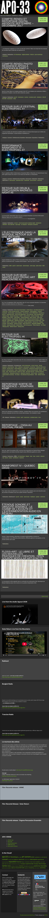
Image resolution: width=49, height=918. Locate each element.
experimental (40, 859)
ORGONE (4, 224)
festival (32, 54)
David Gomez (11, 367)
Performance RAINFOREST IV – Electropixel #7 (13, 147)
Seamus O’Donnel (11, 325)
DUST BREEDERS (33, 312)
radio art (13, 867)
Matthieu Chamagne (19, 320)
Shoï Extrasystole (27, 325)
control (38, 456)
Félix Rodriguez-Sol (39, 314)
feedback (32, 496)
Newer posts (45, 596)
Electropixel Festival (12, 846)
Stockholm (9, 98)
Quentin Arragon (18, 323)
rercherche (5, 56)
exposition (13, 862)
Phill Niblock (10, 323)
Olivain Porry (14, 322)
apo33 (15, 97)
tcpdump (21, 457)
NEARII (4, 322)
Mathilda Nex (10, 320)
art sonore (26, 857)
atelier (33, 857)
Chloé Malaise (33, 311)
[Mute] (43, 655)
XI (2, 376)
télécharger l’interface (7, 780)
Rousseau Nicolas (30, 371)
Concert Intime (11, 859)
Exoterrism (32, 367)
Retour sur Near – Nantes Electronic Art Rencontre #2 (18, 277)
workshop (43, 867)
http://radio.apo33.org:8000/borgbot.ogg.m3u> (13, 707)
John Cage (32, 265)
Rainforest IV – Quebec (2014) (18, 466)
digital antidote (25, 54)
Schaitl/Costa (5, 373)
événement (38, 223)
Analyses (4, 54)
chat (31, 456)
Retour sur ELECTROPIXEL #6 (13, 335)
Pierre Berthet (11, 224)
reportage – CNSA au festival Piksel (17, 426)
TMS (36, 374)
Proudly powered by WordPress (27, 915)
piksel (6, 457)
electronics (26, 417)
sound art (27, 867)
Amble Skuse (29, 309)
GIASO (21, 316)
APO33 (46, 915)
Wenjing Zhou (5, 326)
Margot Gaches (22, 319)
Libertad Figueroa (6, 319)
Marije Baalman (22, 370)
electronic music (27, 859)
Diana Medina (18, 312)
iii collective (25, 368)
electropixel (12, 180)
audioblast (37, 857)
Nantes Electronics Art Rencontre (33, 320)
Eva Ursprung (30, 314)
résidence (39, 97)
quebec (37, 496)
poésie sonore (4, 867)
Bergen (27, 456)
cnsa (34, 456)
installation (38, 861)
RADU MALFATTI (27, 323)
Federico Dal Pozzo (41, 367)
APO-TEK (10, 841)
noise (9, 866)
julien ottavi (39, 265)
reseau (10, 457)
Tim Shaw (43, 325)
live (16, 863)
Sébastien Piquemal (25, 373)
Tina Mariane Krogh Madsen (27, 374)
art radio (20, 857)
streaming (31, 867)
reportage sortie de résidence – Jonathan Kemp (17, 386)
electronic (21, 859)
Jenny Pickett (26, 316)
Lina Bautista (15, 319)
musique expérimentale (26, 863)
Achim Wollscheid (26, 365)
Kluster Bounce (10, 370)
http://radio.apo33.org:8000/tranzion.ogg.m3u (13, 735)
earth (22, 417)
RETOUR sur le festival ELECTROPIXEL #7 (18, 107)
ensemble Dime (19, 180)
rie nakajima (24, 224)
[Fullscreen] (45, 655)
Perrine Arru (35, 322)
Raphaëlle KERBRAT (36, 323)
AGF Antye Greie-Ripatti (20, 309)
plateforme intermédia (40, 866)
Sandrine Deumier (39, 371)
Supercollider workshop (8, 374)
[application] (24, 643)
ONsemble (34, 178)
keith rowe (39, 317)
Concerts (9, 137)
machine (18, 863)
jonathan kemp (34, 417)
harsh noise (32, 861)
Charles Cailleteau (24, 311)
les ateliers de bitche (11, 863)
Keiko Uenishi (33, 317)
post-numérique (38, 54)
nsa (3, 457)
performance (33, 180)
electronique (26, 265)
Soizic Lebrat (34, 373)
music (3, 267)
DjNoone (20, 367)
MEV (43, 265)
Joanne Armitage (35, 316)
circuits (18, 417)
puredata (9, 867)
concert (16, 223)
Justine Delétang (25, 317)
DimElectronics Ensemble (19, 137)
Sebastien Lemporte (15, 373)
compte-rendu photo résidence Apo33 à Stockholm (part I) (17, 66)
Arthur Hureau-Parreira (13, 311)
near (43, 320)
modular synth (32, 97)
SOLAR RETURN (20, 867)
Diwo (16, 367)
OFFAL (8, 322)
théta (14, 98)
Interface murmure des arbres (9, 776)
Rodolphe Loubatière (33, 224)
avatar (21, 496)
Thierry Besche (36, 325)
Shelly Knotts (19, 325)
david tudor (19, 265)
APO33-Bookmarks (12, 843)
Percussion (25, 866)
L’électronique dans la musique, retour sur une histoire (19, 234)
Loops (16, 370)
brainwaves (21, 97)
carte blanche (44, 857)
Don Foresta (26, 312)
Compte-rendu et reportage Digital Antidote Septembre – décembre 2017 (17, 22)
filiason (23, 861)
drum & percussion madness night (27, 223)
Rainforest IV (5, 180)
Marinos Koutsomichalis (33, 319)
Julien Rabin (17, 317)
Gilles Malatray (18, 368)
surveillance (16, 457)
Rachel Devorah (13, 371)
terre (39, 417)
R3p (7, 371)
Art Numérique (17, 54)
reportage (17, 224)
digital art (16, 859)
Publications (10, 54)
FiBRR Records (11, 844)
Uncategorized (17, 365)
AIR (3, 417)
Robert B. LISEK (21, 371)
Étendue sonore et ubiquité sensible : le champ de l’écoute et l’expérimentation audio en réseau (21, 509)
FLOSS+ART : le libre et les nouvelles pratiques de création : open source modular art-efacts (23, 555)
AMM (10, 265)
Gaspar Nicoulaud (14, 316)
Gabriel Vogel (5, 316)
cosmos (26, 97)
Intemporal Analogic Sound (35, 368)
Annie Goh (4, 311)
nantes (4, 866)
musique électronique (40, 863)
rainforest (39, 180)
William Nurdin (13, 326)
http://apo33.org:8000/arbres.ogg (24, 770)
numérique (13, 866)
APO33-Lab (10, 840)
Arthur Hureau (34, 365)
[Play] (3, 655)
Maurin (40, 370)
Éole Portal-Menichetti (20, 314)
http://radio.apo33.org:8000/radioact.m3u (12, 677)
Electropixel (28, 137)
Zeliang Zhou (21, 326)
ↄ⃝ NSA (15, 456)
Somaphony (41, 373)
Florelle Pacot (10, 368)
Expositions (35, 137)
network (42, 456)
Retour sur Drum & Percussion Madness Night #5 (17, 190)
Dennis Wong (11, 312)
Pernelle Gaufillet (28, 322)
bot (40, 857)
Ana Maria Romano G (39, 309)
